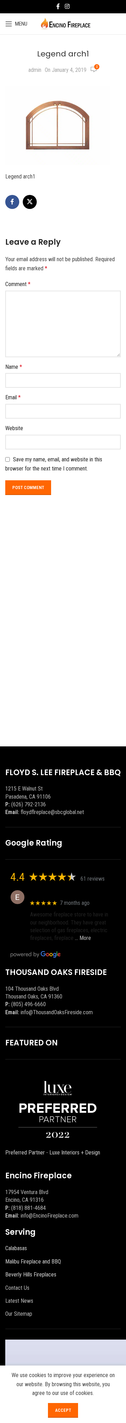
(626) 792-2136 (28, 804)
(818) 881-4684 (28, 1208)
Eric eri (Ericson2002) (55, 893)
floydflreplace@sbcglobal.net (52, 812)
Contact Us (17, 1288)
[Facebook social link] (58, 6)
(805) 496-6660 (28, 1004)
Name (13, 367)
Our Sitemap (18, 1313)
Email (13, 397)
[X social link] (30, 202)
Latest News (19, 1300)
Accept (63, 1410)
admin (34, 70)
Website (14, 428)
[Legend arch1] (57, 125)
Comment (17, 284)
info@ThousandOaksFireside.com (57, 1012)
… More (83, 938)
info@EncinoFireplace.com (49, 1215)
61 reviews (92, 878)
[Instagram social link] (67, 6)
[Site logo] (65, 23)
